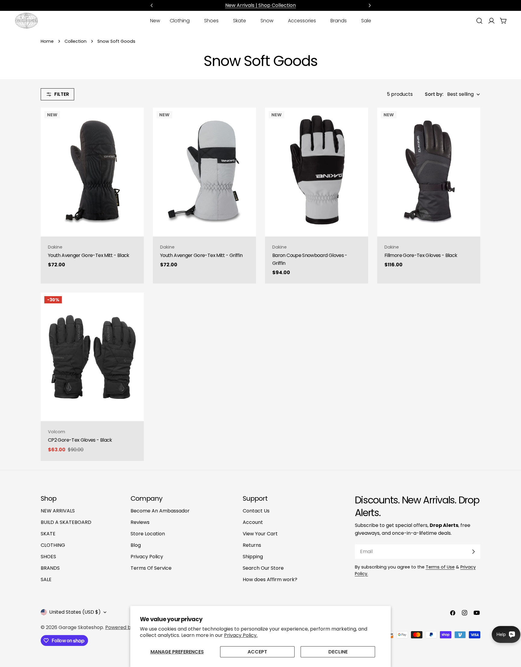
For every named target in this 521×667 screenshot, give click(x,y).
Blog (136, 545)
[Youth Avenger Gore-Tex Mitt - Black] (92, 172)
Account (253, 522)
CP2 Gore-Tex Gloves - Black (80, 440)
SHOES (48, 556)
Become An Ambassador (160, 510)
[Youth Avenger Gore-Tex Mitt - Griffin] (204, 172)
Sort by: (434, 94)
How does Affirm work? (270, 579)
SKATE (48, 533)
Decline (338, 651)
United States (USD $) (75, 612)
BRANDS (50, 568)
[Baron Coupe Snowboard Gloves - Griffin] (316, 172)
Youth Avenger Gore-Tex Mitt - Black (88, 255)
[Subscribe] (473, 551)
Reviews (140, 522)
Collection (76, 41)
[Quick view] (135, 121)
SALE (46, 579)
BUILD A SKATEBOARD (66, 522)
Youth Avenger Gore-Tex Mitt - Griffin (201, 255)
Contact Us (256, 510)
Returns (252, 545)
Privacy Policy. (240, 635)
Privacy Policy (147, 556)
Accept (257, 651)
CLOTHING (53, 545)
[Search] (479, 21)
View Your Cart (260, 533)
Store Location (148, 533)
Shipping (253, 556)
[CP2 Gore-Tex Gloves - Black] (92, 357)
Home (47, 41)
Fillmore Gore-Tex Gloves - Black (420, 255)
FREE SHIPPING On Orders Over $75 (260, 5)
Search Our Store (263, 568)
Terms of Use (440, 567)
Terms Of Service (151, 568)
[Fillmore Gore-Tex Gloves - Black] (428, 172)
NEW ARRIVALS (58, 510)
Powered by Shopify (128, 627)
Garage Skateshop (80, 627)
